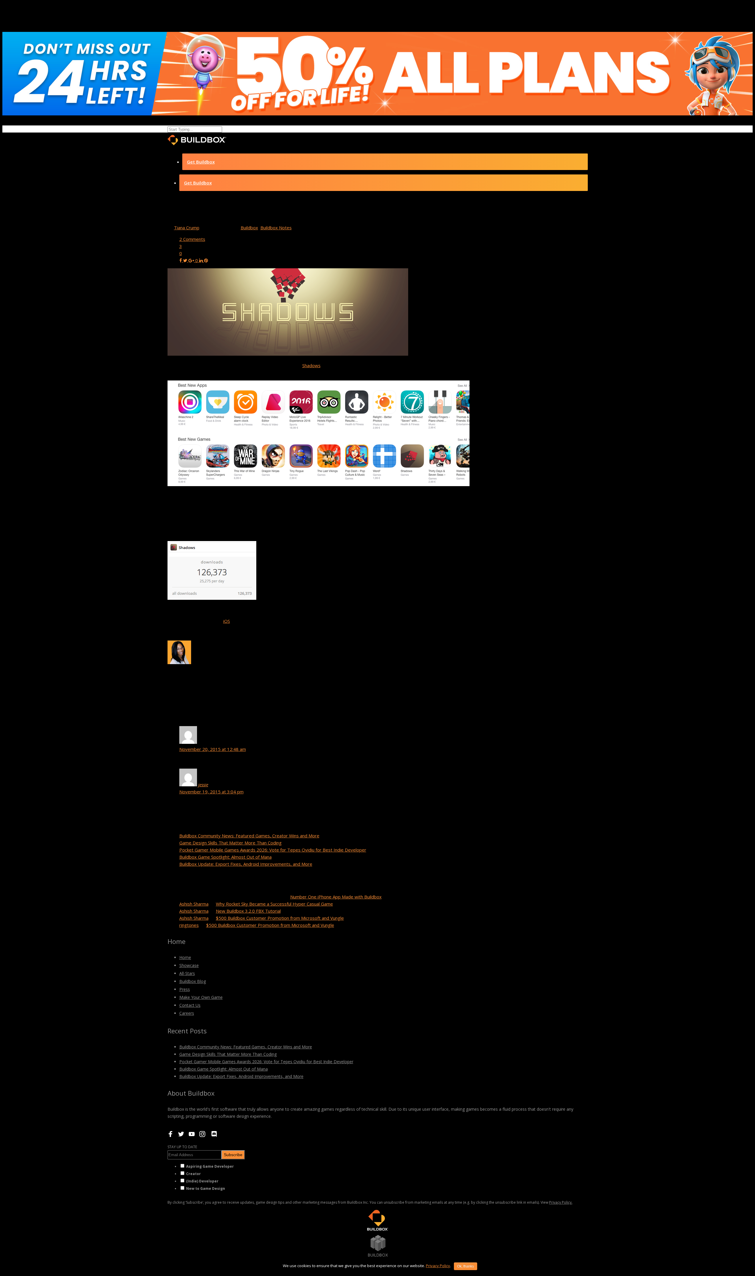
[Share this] (181, 260)
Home (185, 957)
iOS (226, 621)
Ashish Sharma (194, 904)
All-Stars (187, 973)
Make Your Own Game (201, 997)
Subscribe (233, 1154)
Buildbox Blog (192, 981)
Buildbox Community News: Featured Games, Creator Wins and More (249, 836)
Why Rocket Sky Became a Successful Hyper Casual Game (274, 904)
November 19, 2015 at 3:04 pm (211, 792)
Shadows (311, 365)
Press (184, 989)
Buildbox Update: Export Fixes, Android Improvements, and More (245, 864)
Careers (186, 1013)
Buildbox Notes (276, 228)
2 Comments (192, 239)
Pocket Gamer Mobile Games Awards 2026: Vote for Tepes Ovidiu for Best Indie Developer (272, 850)
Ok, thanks (465, 1266)
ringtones (189, 925)
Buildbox (249, 228)
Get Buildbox (201, 162)
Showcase (189, 965)
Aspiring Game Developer (210, 1166)
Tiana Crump (186, 228)
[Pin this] (206, 260)
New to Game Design (205, 1188)
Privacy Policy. (560, 1202)
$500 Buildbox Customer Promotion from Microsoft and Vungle (280, 918)
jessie (203, 785)
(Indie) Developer (202, 1181)
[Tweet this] (185, 260)
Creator (193, 1173)
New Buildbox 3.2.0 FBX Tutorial (248, 911)
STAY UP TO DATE (182, 1146)
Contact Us (190, 1005)
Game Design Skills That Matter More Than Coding (230, 843)
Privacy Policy (438, 1265)
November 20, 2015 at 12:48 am (212, 749)
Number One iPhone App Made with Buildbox (336, 897)
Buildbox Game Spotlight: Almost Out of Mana (225, 857)
